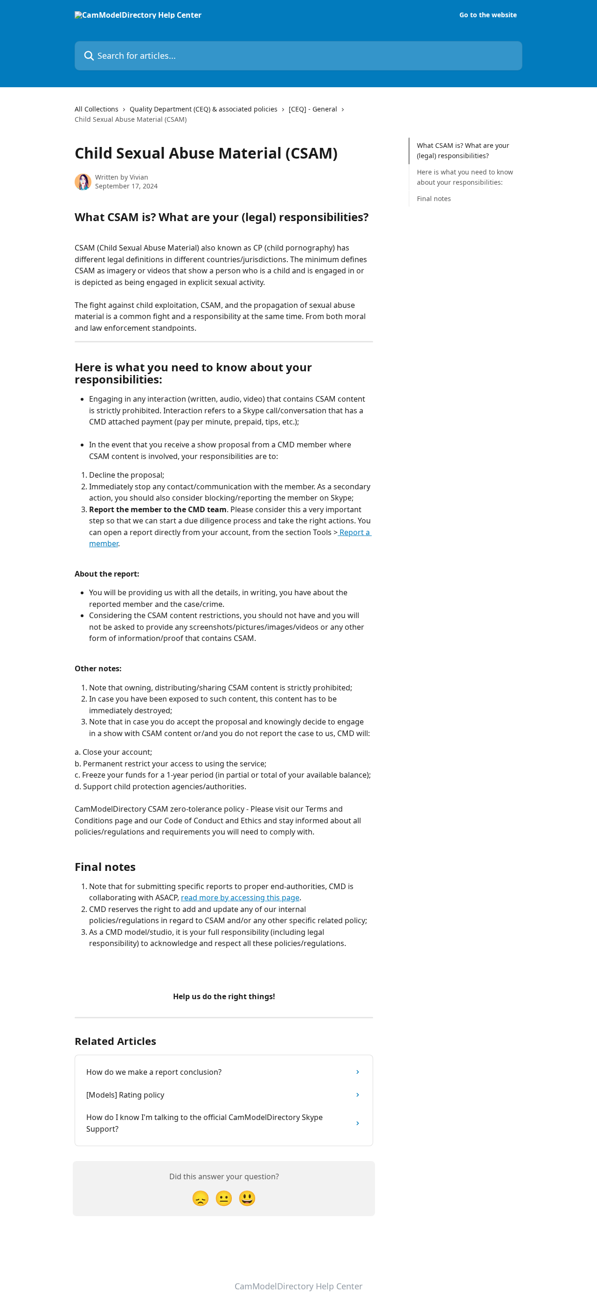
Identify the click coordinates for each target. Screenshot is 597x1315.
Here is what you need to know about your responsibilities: (465, 177)
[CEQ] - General (313, 108)
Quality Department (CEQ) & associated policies (204, 108)
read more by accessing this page (240, 897)
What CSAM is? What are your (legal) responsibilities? (463, 150)
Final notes (434, 198)
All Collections (96, 108)
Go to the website (488, 15)
